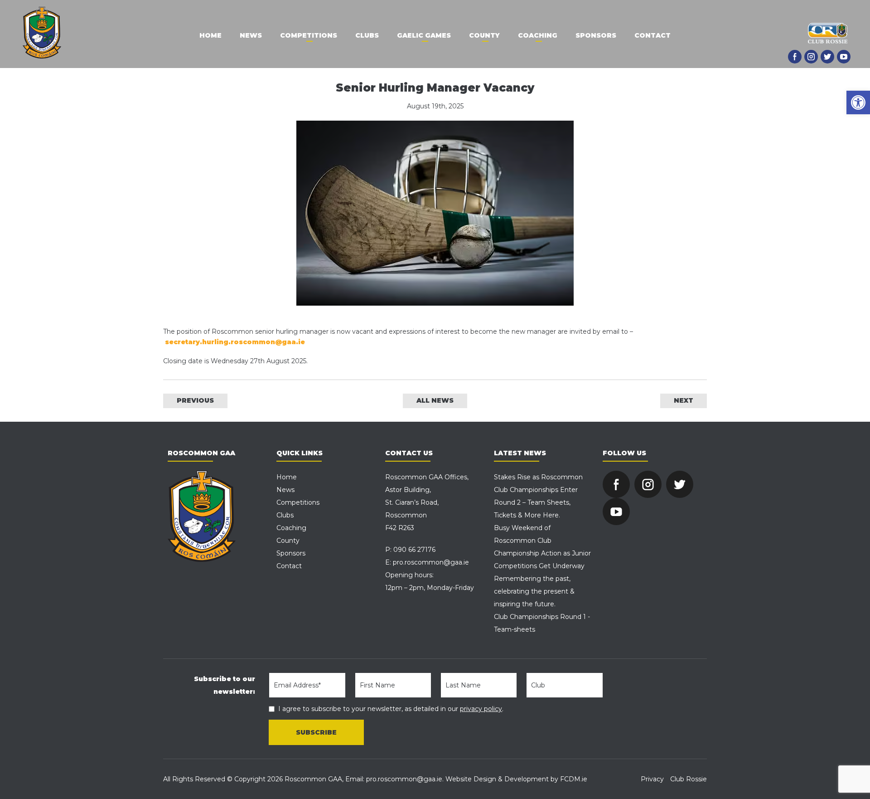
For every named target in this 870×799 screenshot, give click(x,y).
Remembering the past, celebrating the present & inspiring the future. (534, 591)
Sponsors (595, 35)
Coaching (537, 35)
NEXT (683, 400)
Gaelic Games (424, 35)
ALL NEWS (435, 400)
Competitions (308, 35)
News (251, 35)
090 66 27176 (414, 550)
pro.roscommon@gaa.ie (431, 562)
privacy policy (481, 709)
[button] (858, 102)
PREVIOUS (195, 400)
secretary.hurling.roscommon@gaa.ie (235, 342)
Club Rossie (688, 779)
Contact (652, 35)
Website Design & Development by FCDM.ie (516, 779)
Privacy (652, 779)
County (484, 35)
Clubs (367, 35)
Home (210, 35)
